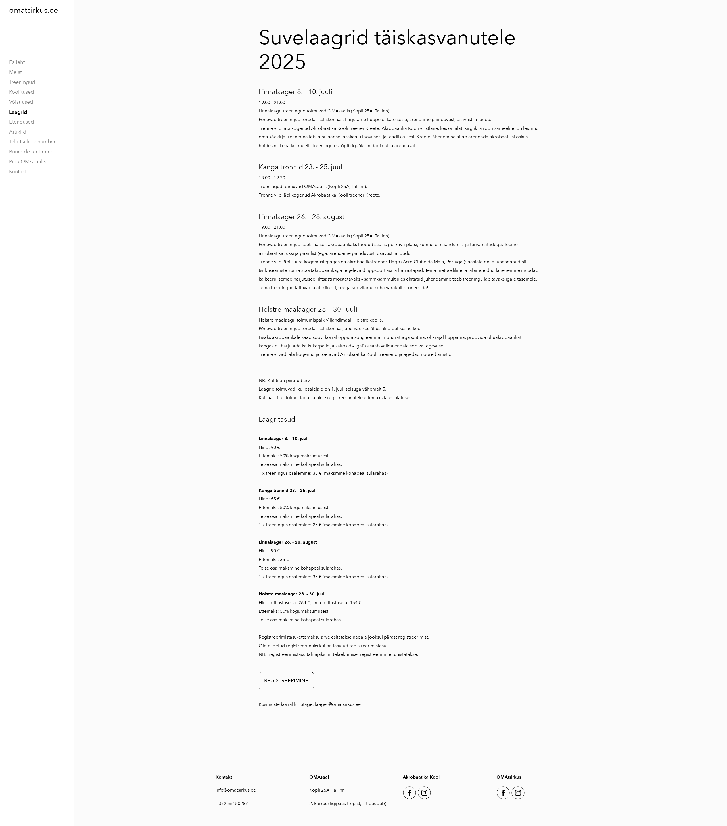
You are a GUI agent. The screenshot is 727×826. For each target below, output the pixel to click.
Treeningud (22, 82)
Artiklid (17, 132)
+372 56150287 (232, 803)
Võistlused (21, 102)
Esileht (17, 62)
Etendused (21, 122)
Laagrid (18, 112)
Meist (15, 72)
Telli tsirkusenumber (32, 142)
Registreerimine (286, 680)
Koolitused (21, 92)
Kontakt (18, 171)
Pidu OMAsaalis (27, 161)
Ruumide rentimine (31, 152)
